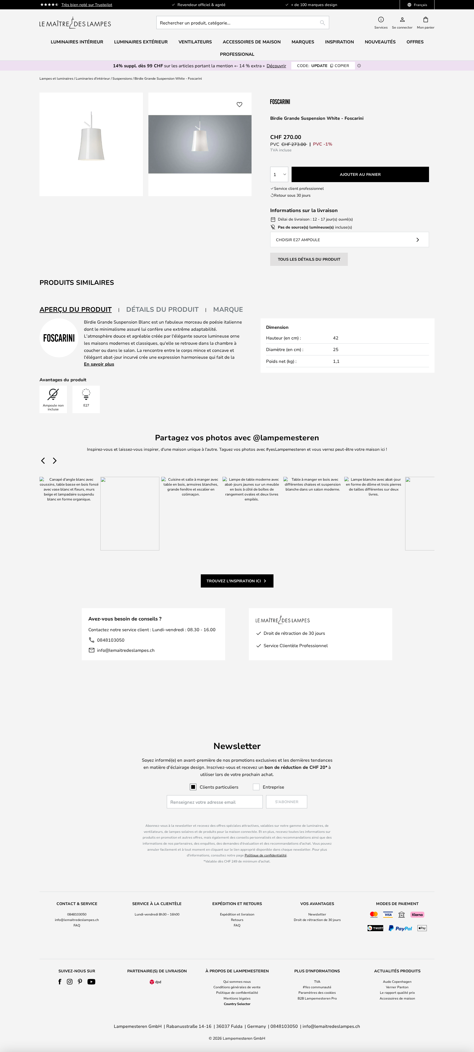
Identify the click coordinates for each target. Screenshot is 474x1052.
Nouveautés (380, 42)
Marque (228, 309)
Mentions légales (237, 998)
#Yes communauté (317, 987)
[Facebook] (59, 981)
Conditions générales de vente (237, 987)
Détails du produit (162, 309)
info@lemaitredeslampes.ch (126, 650)
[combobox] (243, 22)
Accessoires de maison (397, 998)
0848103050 (111, 640)
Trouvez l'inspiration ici (234, 580)
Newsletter (317, 914)
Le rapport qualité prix (397, 992)
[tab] (80, 309)
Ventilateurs (195, 42)
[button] (239, 104)
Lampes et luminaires (56, 78)
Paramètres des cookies (317, 992)
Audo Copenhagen (397, 981)
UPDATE (323, 65)
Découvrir (276, 65)
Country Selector (237, 1003)
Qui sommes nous (237, 981)
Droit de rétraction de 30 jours (317, 919)
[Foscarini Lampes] (297, 101)
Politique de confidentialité (266, 855)
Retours (237, 919)
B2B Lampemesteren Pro (317, 998)
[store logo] (75, 22)
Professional (237, 54)
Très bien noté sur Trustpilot (86, 4)
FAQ (77, 925)
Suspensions (122, 78)
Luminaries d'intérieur (93, 78)
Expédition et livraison (237, 914)
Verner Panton (397, 987)
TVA (317, 981)
